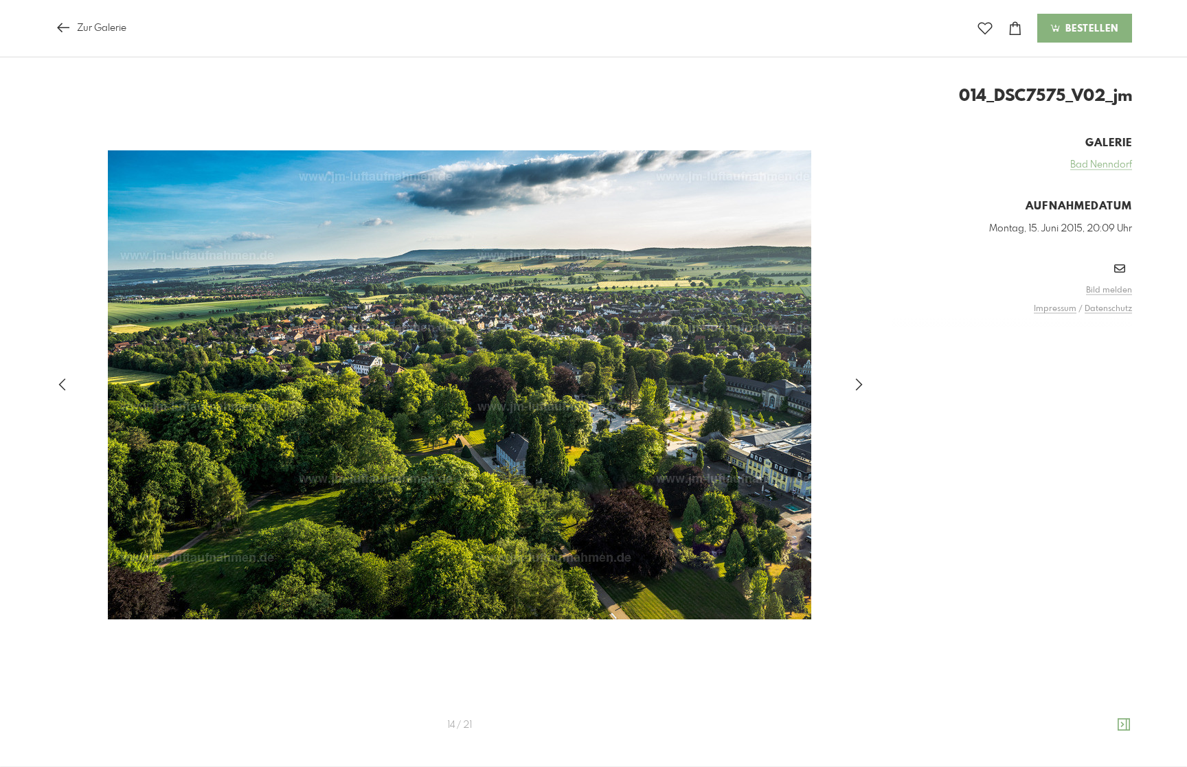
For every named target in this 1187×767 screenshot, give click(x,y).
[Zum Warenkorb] (1015, 28)
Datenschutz (1108, 309)
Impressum (1055, 309)
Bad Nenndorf (1101, 165)
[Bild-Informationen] (1124, 725)
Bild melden (1109, 290)
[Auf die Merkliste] (985, 28)
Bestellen (1090, 29)
